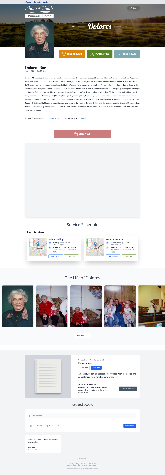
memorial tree (52, 118)
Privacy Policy (76, 465)
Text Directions (55, 256)
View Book (84, 368)
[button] (37, 244)
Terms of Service (88, 465)
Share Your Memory (128, 389)
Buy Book (96, 368)
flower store (86, 118)
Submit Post (129, 426)
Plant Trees (71, 256)
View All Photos (82, 335)
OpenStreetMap (85, 469)
